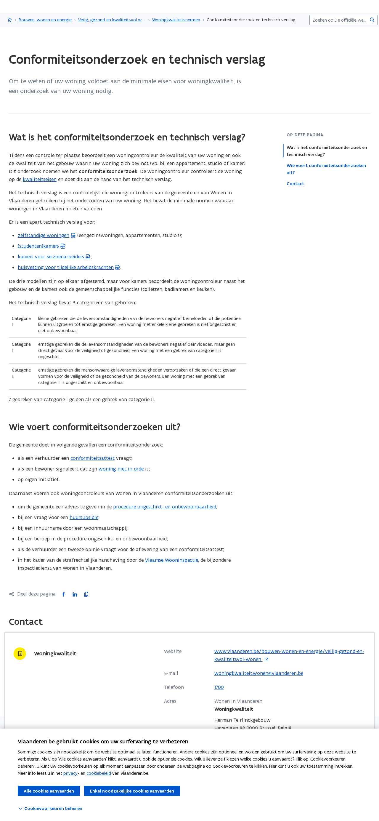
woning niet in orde (121, 468)
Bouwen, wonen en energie (45, 20)
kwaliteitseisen (40, 179)
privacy (70, 773)
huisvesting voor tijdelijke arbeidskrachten (66, 267)
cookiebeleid (98, 773)
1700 (219, 687)
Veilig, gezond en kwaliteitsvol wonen (112, 20)
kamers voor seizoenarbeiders (51, 256)
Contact (295, 184)
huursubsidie (84, 517)
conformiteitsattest (92, 458)
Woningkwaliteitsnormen (176, 20)
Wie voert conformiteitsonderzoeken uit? (326, 169)
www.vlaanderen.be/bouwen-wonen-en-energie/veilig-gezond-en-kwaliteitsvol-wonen (289, 655)
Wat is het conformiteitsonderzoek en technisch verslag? (327, 151)
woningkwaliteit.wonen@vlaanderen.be (258, 673)
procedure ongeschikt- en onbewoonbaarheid (164, 506)
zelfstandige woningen (43, 235)
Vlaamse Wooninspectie (171, 560)
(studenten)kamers (38, 246)
